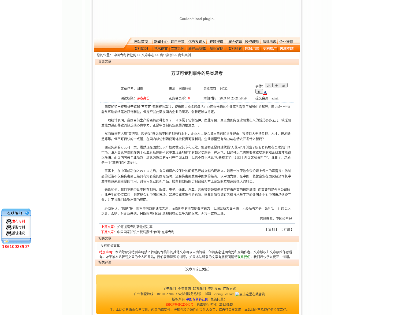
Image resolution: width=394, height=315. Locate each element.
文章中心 (148, 55)
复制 (271, 230)
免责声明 (184, 289)
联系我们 (199, 289)
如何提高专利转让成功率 (135, 227)
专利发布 (214, 289)
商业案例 (166, 55)
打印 (287, 230)
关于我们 (170, 289)
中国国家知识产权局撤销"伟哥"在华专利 (145, 232)
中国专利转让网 (125, 55)
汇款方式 (229, 289)
